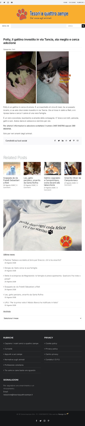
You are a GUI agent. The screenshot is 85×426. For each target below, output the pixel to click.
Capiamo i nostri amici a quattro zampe (21, 343)
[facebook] (0, 2)
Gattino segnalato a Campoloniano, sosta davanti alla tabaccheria (52, 181)
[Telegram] (70, 140)
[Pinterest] (74, 140)
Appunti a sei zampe (13, 354)
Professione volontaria (14, 365)
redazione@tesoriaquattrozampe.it (18, 395)
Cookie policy (51, 343)
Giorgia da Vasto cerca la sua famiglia (21, 268)
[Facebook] (55, 140)
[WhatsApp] (66, 140)
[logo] (42, 8)
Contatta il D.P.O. (53, 359)
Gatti (13, 49)
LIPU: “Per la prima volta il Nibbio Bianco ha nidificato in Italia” (31, 302)
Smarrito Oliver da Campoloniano (72, 179)
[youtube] (12, 2)
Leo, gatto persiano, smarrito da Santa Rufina (32, 180)
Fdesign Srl (62, 414)
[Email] (77, 140)
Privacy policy (52, 349)
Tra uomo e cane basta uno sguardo (20, 370)
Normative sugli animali (15, 359)
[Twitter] (59, 140)
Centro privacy (52, 354)
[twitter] (4, 2)
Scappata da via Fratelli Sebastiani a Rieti (11, 180)
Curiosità (8, 349)
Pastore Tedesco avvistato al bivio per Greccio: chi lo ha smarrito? (33, 260)
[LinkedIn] (63, 140)
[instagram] (8, 2)
